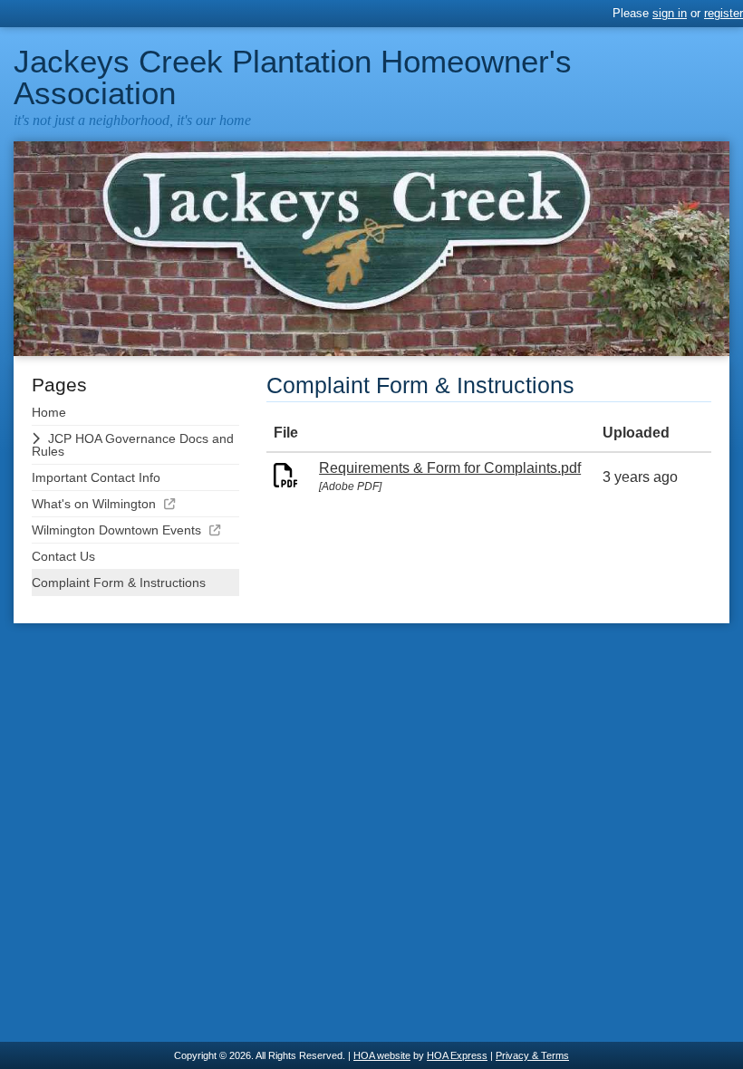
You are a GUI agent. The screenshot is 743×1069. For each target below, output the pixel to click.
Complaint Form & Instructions (119, 582)
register (723, 13)
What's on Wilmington (94, 503)
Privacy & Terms (532, 1055)
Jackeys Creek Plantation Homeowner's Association (293, 77)
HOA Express (457, 1055)
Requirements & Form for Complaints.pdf (450, 468)
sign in (669, 13)
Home (49, 412)
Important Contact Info (96, 477)
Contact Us (63, 556)
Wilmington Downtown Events (116, 530)
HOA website (381, 1055)
